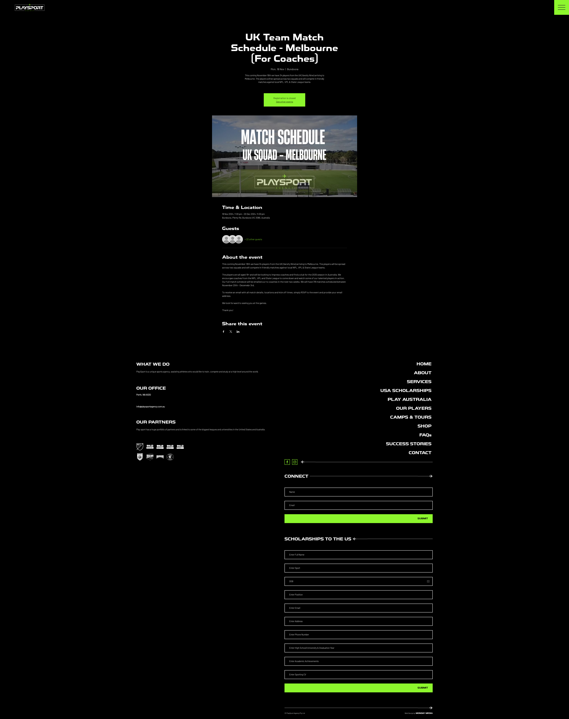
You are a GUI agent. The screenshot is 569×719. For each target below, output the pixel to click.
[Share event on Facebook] (223, 331)
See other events (284, 101)
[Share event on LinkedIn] (238, 331)
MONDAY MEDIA (424, 713)
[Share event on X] (230, 331)
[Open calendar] (428, 581)
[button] (203, 395)
